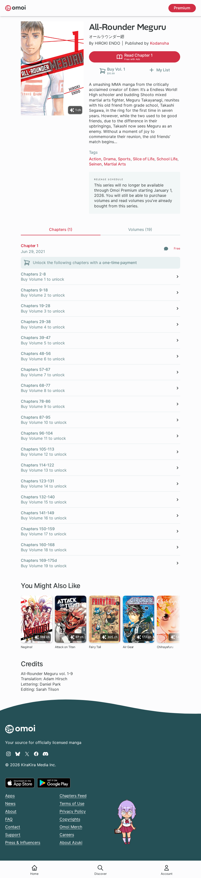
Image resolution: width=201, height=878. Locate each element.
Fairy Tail (95, 647)
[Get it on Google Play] (53, 783)
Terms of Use (72, 803)
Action (95, 158)
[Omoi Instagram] (8, 753)
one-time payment (119, 262)
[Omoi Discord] (45, 753)
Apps (10, 795)
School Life (167, 158)
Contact (12, 826)
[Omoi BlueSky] (17, 753)
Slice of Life (143, 158)
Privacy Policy (73, 811)
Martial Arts (115, 164)
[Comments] (166, 248)
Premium (182, 7)
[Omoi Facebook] (36, 753)
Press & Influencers (22, 842)
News (10, 803)
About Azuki (71, 842)
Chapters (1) (60, 229)
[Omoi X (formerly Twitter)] (27, 753)
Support (12, 834)
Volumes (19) (140, 229)
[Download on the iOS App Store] (20, 783)
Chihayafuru (165, 647)
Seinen (95, 164)
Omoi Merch (71, 826)
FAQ (9, 819)
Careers (67, 834)
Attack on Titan (65, 647)
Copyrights (70, 819)
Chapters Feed (73, 795)
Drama (109, 158)
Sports (124, 158)
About (10, 811)
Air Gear (128, 647)
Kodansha (159, 43)
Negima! (26, 647)
